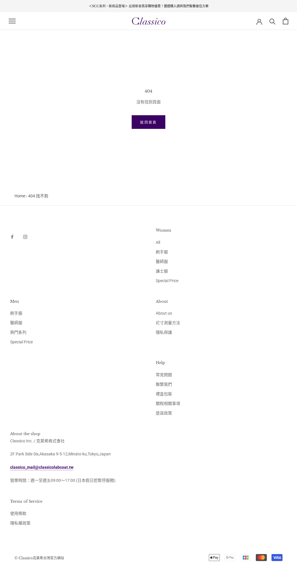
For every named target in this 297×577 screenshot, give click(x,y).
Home (20, 196)
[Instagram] (25, 236)
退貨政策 (164, 413)
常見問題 (164, 374)
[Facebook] (12, 236)
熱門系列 (18, 332)
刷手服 (162, 252)
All (158, 242)
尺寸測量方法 (168, 322)
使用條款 (18, 513)
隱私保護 (164, 332)
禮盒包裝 (164, 394)
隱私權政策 (20, 523)
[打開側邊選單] (12, 21)
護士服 (162, 271)
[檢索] (272, 21)
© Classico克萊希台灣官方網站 (39, 558)
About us (164, 313)
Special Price (167, 280)
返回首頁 (148, 122)
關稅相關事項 (168, 403)
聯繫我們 (164, 384)
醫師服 (162, 261)
